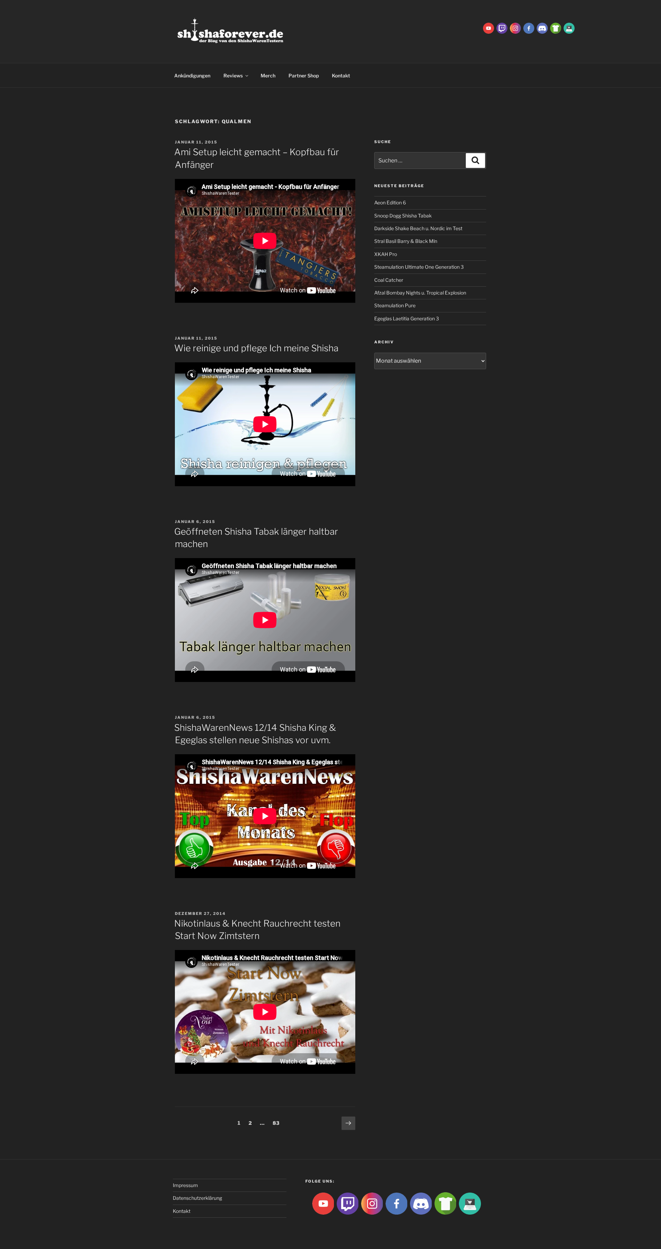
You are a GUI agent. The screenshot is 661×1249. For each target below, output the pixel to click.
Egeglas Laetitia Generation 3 (406, 318)
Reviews (233, 75)
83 (277, 1123)
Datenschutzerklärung (197, 1198)
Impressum (185, 1185)
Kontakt (341, 75)
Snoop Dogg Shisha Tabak (403, 215)
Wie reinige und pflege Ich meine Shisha (256, 348)
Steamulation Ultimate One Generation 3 (419, 267)
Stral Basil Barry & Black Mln (405, 241)
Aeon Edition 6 (390, 202)
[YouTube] (488, 27)
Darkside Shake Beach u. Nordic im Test (418, 228)
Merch (268, 75)
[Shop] (569, 27)
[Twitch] (502, 27)
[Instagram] (515, 27)
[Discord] (542, 27)
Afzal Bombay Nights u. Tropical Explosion (420, 293)
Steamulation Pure (395, 305)
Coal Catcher (388, 280)
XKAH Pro (385, 254)
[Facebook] (529, 27)
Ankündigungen (192, 75)
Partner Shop (303, 75)
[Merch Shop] (555, 27)
